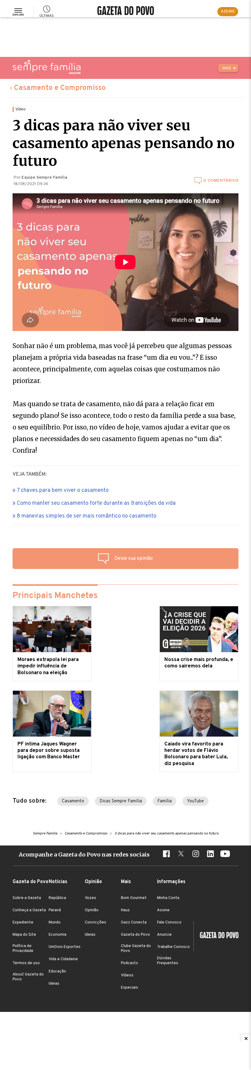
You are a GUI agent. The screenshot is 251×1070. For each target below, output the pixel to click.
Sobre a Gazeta (27, 898)
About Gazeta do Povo (28, 977)
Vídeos (127, 975)
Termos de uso (26, 963)
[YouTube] (225, 854)
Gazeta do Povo (135, 934)
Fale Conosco (169, 922)
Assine (163, 910)
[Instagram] (195, 854)
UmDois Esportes (65, 947)
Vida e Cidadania (63, 959)
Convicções (95, 922)
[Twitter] (181, 854)
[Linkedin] (210, 854)
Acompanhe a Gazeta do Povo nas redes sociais (84, 854)
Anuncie (164, 934)
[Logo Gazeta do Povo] (216, 936)
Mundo (55, 922)
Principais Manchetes (55, 595)
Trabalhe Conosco (173, 947)
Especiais (129, 987)
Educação (57, 971)
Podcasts (129, 963)
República (57, 898)
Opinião (92, 910)
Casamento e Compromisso (60, 88)
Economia (57, 934)
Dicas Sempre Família (120, 801)
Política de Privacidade (23, 948)
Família (164, 801)
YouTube (195, 801)
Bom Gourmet (134, 898)
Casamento (73, 801)
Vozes (90, 898)
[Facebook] (166, 854)
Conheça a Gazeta (29, 910)
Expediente (23, 922)
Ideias (54, 983)
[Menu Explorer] (18, 11)
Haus (125, 910)
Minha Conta (168, 898)
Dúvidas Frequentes (167, 961)
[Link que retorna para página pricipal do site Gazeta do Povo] (125, 11)
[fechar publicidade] (246, 1038)
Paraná (55, 910)
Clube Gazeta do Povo (136, 948)
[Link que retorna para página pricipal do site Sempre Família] (47, 67)
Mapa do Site (24, 934)
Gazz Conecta (134, 922)
